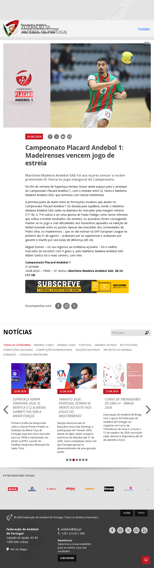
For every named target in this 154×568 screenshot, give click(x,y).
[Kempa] (90, 490)
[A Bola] (32, 490)
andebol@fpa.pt (71, 529)
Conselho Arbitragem (34, 354)
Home (126, 513)
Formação (9, 354)
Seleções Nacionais (88, 350)
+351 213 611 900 (73, 533)
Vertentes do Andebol (117, 350)
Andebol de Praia (106, 345)
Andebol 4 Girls (44, 345)
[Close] (3, 28)
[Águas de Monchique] (109, 490)
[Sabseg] (13, 490)
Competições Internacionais (54, 350)
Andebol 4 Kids (66, 345)
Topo (141, 513)
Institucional (129, 345)
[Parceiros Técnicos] (128, 489)
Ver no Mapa (18, 549)
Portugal (85, 345)
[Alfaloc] (51, 490)
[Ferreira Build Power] (71, 489)
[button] (146, 560)
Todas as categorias (16, 345)
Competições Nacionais (18, 350)
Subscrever (67, 558)
